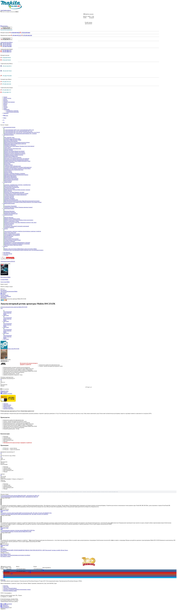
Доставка (5, 107)
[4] (5, 361)
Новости (5, 103)
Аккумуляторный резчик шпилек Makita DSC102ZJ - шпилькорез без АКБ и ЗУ (19, 496)
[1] (1, 361)
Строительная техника (8, 208)
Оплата (5, 105)
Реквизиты (5, 113)
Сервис (5, 108)
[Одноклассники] (4, 300)
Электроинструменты (8, 134)
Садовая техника (7, 182)
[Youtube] (30, 572)
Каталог (5, 99)
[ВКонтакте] (1, 300)
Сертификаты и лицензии (12, 110)
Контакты (5, 100)
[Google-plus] (12, 573)
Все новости (3, 290)
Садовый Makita (4, 279)
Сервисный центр (7, 39)
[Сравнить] (2, 511)
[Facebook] (30, 571)
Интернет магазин (7, 28)
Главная (5, 97)
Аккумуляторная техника (9, 127)
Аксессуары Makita (5, 281)
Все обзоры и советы (5, 554)
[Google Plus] (6, 300)
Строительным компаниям (12, 111)
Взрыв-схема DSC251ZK (13, 348)
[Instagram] (3, 575)
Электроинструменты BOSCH (8, 261)
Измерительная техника (9, 203)
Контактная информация (6, 29)
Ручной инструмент (8, 214)
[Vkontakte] (43, 570)
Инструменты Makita (5, 277)
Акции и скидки (7, 98)
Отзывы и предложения (9, 102)
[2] (2, 361)
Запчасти (5, 246)
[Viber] (3, 576)
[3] (3, 361)
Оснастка (5, 228)
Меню (4, 117)
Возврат (5, 104)
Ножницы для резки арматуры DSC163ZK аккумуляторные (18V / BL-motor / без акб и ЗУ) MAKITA (24, 514)
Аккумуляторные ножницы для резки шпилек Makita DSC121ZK (16, 531)
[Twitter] (3, 300)
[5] (6, 361)
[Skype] (3, 577)
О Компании (6, 109)
